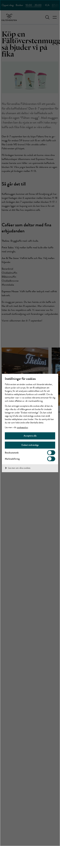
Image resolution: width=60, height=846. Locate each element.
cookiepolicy (22, 427)
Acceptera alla (30, 435)
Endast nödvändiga (30, 445)
